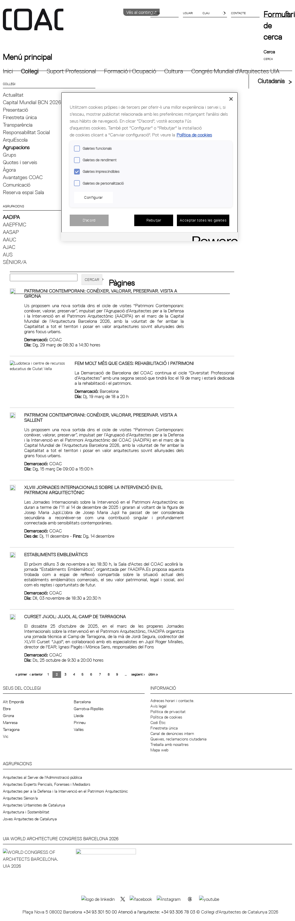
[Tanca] (231, 99)
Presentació (15, 109)
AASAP (11, 232)
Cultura (173, 71)
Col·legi (30, 71)
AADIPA (11, 217)
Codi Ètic (158, 722)
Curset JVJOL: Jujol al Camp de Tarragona (75, 616)
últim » (153, 674)
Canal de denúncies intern (172, 733)
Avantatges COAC (23, 177)
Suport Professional (71, 71)
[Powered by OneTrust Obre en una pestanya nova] (213, 237)
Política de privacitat (168, 711)
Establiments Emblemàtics (56, 554)
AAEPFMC (14, 224)
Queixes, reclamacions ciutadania (178, 739)
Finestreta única (20, 117)
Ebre (7, 708)
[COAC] (75, 23)
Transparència (18, 124)
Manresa (10, 722)
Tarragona (11, 729)
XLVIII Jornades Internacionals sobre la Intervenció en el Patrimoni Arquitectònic (93, 490)
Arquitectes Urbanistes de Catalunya (34, 805)
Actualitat (13, 94)
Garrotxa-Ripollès (88, 708)
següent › (138, 674)
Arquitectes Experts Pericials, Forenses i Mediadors (46, 784)
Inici (8, 71)
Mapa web (159, 750)
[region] (149, 166)
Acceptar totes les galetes (203, 220)
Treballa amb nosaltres (169, 744)
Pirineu (80, 722)
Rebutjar (153, 220)
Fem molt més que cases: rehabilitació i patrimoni (134, 363)
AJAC (9, 247)
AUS (8, 254)
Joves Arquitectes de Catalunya (30, 818)
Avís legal (158, 706)
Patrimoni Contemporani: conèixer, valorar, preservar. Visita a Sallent (100, 417)
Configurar (93, 197)
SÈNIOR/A (15, 262)
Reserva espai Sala (23, 192)
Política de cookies (166, 717)
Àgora (9, 169)
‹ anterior (36, 674)
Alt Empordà (13, 701)
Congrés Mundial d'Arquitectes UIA (235, 71)
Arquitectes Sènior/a (20, 798)
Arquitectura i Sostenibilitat (26, 812)
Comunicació (16, 184)
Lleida (79, 715)
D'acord (89, 220)
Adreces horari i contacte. (172, 700)
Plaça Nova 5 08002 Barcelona (52, 912)
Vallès (79, 729)
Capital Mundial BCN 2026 (32, 102)
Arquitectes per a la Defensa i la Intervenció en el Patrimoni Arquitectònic (65, 791)
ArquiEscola (15, 139)
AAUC (9, 239)
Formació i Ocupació (130, 71)
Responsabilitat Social (26, 132)
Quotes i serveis (20, 162)
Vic (5, 736)
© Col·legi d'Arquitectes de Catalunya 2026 (237, 912)
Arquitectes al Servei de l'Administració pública (42, 777)
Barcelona (82, 701)
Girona (8, 715)
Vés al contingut (141, 12)
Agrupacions (16, 147)
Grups (9, 154)
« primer (21, 674)
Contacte (238, 13)
